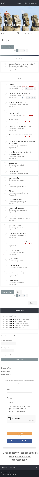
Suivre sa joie (13, 280)
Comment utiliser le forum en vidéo (21, 64)
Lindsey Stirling (14, 250)
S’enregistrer (13, 336)
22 (26, 88)
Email (8, 389)
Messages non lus (6, 375)
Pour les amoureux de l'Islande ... (20, 242)
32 (32, 97)
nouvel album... (14, 171)
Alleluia (11, 191)
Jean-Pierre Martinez (27, 86)
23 (29, 88)
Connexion (4, 336)
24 (32, 88)
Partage (11, 84)
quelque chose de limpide (17, 272)
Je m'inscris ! (19, 433)
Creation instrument (15, 199)
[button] (27, 50)
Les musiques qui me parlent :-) (19, 93)
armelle (23, 180)
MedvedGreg (24, 146)
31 (29, 97)
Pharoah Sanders (15, 265)
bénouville (24, 210)
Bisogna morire (14, 163)
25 (34, 88)
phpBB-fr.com (12, 475)
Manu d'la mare (25, 218)
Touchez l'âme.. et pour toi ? (18, 102)
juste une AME (14, 178)
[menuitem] (3, 3)
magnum (24, 201)
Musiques (6, 40)
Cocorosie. (12, 216)
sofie (22, 282)
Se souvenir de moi (8, 355)
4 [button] (24, 51)
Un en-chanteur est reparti (18, 233)
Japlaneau (24, 66)
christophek (24, 104)
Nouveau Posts (5, 371)
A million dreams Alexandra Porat (20, 126)
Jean (22, 156)
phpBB (10, 473)
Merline (23, 227)
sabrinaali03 (24, 193)
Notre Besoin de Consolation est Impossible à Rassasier (20, 153)
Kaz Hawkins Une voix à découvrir (20, 134)
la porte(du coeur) (15, 225)
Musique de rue (14, 119)
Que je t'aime (13, 258)
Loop (22, 95)
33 (34, 97)
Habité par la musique (16, 208)
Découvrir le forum (6, 368)
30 (27, 97)
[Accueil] (6, 14)
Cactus (23, 128)
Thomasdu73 (25, 267)
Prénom (9, 398)
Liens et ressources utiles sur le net (25, 68)
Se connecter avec (19, 441)
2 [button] (19, 51)
